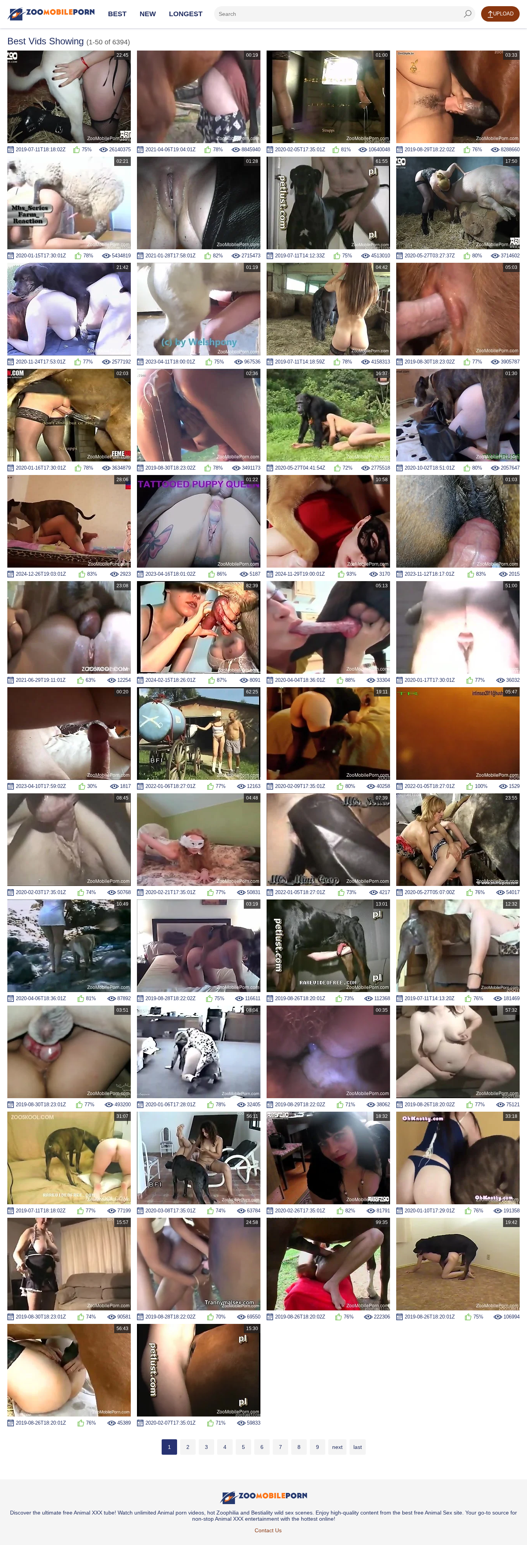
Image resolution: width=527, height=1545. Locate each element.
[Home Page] (51, 13)
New (148, 14)
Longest (186, 14)
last (357, 1447)
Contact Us (268, 1530)
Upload (503, 14)
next (337, 1447)
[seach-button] (467, 14)
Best (117, 14)
